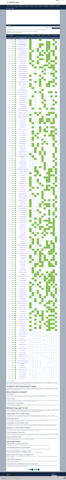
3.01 (32, 222)
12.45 (35, 69)
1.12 (49, 127)
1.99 (55, 276)
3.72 (51, 69)
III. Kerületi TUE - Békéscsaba (23, 210)
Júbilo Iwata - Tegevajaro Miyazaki (22, 110)
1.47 (44, 96)
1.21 (51, 187)
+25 (58, 131)
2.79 (32, 220)
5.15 (51, 98)
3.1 (35, 307)
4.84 (35, 239)
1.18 (49, 61)
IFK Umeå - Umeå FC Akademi (23, 323)
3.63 (32, 367)
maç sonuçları (23, 439)
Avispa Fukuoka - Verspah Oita (23, 96)
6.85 (35, 75)
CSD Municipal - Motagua (22, 61)
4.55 (30, 224)
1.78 (53, 77)
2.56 (35, 251)
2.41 (35, 348)
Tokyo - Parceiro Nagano (23, 106)
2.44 (30, 278)
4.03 (51, 71)
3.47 (32, 210)
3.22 (35, 350)
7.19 (32, 71)
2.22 (44, 344)
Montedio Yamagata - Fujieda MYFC (22, 108)
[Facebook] (30, 469)
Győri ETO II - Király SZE (23, 181)
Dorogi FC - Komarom (23, 179)
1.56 (37, 63)
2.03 (55, 245)
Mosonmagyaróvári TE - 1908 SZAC (22, 183)
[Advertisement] (33, 17)
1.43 (40, 75)
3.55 (32, 239)
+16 (58, 71)
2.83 (44, 348)
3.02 (30, 323)
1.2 (40, 131)
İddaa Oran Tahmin (14, 2)
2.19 (55, 65)
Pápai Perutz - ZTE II (22, 185)
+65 (58, 354)
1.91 (51, 214)
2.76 (30, 241)
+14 (58, 94)
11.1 (35, 73)
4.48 (35, 210)
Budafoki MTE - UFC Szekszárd (23, 208)
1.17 (47, 220)
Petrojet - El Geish (22, 251)
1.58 (55, 73)
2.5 (30, 222)
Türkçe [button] (58, 0)
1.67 (55, 100)
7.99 (35, 79)
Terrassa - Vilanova (22, 284)
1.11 (47, 65)
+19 (58, 92)
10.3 (32, 94)
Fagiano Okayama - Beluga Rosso (22, 94)
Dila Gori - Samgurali (22, 137)
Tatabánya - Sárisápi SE (23, 216)
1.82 (40, 137)
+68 (58, 313)
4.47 (32, 75)
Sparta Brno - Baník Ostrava (22, 141)
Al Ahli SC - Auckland (22, 313)
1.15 (49, 67)
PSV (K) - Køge (23, 274)
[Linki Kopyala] (38, 469)
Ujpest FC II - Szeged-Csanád (23, 65)
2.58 (32, 290)
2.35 (30, 290)
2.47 (35, 110)
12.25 (35, 106)
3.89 (35, 127)
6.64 (32, 77)
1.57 (42, 73)
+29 (58, 67)
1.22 (47, 251)
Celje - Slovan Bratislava (23, 348)
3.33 (32, 63)
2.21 (30, 135)
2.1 (37, 249)
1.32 (55, 208)
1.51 (37, 61)
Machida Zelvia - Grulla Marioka (23, 77)
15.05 (35, 71)
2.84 (35, 220)
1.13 (47, 46)
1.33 (53, 65)
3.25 (32, 179)
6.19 (32, 73)
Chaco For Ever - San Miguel (22, 307)
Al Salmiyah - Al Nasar (23, 315)
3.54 (47, 129)
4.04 (32, 319)
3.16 (35, 112)
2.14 (40, 187)
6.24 (32, 255)
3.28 (51, 102)
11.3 (35, 354)
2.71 (32, 110)
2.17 (51, 237)
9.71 (35, 102)
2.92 (32, 243)
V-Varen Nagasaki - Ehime (22, 104)
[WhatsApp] (34, 469)
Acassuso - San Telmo (23, 309)
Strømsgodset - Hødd (23, 255)
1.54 (55, 77)
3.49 (32, 212)
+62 (58, 344)
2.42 (35, 187)
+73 (58, 249)
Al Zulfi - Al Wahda (22, 241)
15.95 (30, 191)
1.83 (40, 61)
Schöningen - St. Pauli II (23, 247)
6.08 (32, 102)
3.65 (32, 288)
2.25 (51, 249)
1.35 (37, 187)
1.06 (30, 102)
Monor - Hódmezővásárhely (22, 212)
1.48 (55, 46)
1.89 (55, 218)
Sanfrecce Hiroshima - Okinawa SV (22, 69)
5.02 (32, 183)
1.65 (42, 71)
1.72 (53, 75)
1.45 (55, 129)
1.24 (42, 67)
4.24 (32, 237)
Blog (7, 8)
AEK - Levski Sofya (22, 346)
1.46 (44, 94)
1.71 (42, 69)
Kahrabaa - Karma (22, 224)
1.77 (30, 112)
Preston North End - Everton (22, 344)
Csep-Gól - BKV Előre (22, 214)
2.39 (30, 251)
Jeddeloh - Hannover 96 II (22, 278)
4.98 (32, 344)
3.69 (51, 77)
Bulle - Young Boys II (22, 288)
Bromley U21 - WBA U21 (23, 317)
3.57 (35, 365)
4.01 (51, 96)
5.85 (35, 104)
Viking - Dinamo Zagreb (23, 352)
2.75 (32, 342)
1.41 (30, 63)
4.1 (35, 311)
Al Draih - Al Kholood (22, 311)
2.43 (35, 67)
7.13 (32, 191)
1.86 (53, 46)
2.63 (53, 340)
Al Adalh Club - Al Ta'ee (23, 222)
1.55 (40, 222)
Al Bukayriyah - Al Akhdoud (22, 243)
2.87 (30, 145)
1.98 (44, 65)
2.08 (44, 104)
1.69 (53, 69)
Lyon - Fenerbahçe (22, 350)
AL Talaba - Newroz (22, 342)
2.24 (55, 185)
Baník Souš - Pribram (22, 145)
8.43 (32, 139)
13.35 (35, 313)
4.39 (35, 214)
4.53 (30, 218)
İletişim (10, 8)
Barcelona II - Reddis (22, 286)
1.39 (55, 139)
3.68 (32, 323)
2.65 (37, 131)
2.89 (35, 315)
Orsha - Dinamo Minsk (23, 135)
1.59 (55, 75)
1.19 (49, 46)
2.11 (30, 307)
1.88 (42, 96)
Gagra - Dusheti (23, 239)
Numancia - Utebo (22, 282)
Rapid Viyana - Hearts (23, 249)
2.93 (30, 317)
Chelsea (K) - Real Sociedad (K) (23, 305)
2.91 (37, 255)
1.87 (53, 71)
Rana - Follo (22, 131)
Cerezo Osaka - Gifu (22, 79)
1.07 (49, 131)
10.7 (35, 216)
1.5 (40, 173)
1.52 (42, 189)
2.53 (32, 321)
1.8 (44, 189)
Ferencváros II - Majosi (23, 177)
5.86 (32, 216)
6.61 (35, 346)
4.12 (47, 340)
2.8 (51, 79)
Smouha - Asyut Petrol (23, 133)
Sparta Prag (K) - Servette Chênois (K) (23, 245)
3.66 (32, 214)
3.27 (35, 65)
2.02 (37, 218)
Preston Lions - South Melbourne (22, 67)
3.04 (32, 112)
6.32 (32, 106)
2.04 (53, 139)
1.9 (51, 63)
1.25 (47, 187)
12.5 (35, 77)
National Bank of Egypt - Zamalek (22, 253)
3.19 (32, 133)
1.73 (53, 73)
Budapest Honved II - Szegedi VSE (22, 206)
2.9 (30, 243)
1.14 (49, 173)
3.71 (32, 218)
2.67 (32, 46)
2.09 (55, 181)
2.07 (30, 61)
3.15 (35, 179)
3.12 (35, 46)
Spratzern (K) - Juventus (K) (22, 340)
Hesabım (13, 8)
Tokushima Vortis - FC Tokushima (22, 71)
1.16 (51, 175)
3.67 (32, 185)
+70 (58, 350)
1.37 (40, 79)
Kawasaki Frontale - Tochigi (22, 100)
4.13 (32, 249)
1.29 (51, 110)
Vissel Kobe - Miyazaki (23, 98)
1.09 (49, 185)
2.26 (55, 247)
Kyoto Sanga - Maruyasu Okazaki (22, 102)
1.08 (49, 214)
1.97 (55, 67)
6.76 (32, 69)
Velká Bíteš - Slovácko (23, 191)
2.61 (55, 288)
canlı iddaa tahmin (10, 405)
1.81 (35, 175)
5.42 (51, 208)
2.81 (32, 108)
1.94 (42, 129)
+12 (58, 288)
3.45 (32, 65)
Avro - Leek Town (22, 338)
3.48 (32, 247)
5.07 (32, 79)
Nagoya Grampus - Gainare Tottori (22, 73)
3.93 (32, 346)
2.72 (55, 278)
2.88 (35, 282)
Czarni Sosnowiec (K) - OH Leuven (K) (23, 276)
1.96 (40, 110)
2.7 (35, 61)
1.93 (30, 46)
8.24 (35, 183)
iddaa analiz (36, 396)
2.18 (30, 309)
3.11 (32, 173)
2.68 (35, 206)
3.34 (51, 255)
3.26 (35, 181)
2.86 (30, 175)
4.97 (30, 143)
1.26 (53, 131)
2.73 (53, 141)
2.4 (53, 133)
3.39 (32, 356)
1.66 (55, 96)
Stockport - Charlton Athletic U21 (22, 319)
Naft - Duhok (22, 187)
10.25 (33, 208)
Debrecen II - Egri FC (22, 189)
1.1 (49, 63)
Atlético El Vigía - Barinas (23, 367)
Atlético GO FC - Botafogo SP (23, 46)
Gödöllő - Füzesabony (23, 173)
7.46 (32, 96)
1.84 (37, 173)
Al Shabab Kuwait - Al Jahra (22, 220)
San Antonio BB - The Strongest (23, 356)
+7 (58, 137)
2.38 (51, 346)
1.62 (55, 79)
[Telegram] (36, 469)
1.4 (42, 79)
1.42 (51, 46)
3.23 (32, 175)
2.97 (32, 145)
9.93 (35, 255)
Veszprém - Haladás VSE (23, 175)
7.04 (32, 354)
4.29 (32, 104)
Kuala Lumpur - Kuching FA (22, 129)
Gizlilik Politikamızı (4, 478)
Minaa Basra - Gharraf (23, 321)
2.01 (55, 179)
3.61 (30, 276)
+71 (58, 59)
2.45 (44, 67)
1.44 (44, 129)
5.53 (51, 94)
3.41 (35, 173)
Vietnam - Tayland (22, 127)
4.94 (35, 63)
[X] (32, 469)
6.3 (35, 133)
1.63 (30, 65)
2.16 (40, 46)
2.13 (35, 135)
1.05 (47, 131)
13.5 (35, 96)
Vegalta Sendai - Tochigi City (23, 112)
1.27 (51, 290)
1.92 (53, 129)
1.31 (35, 143)
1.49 (47, 175)
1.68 (30, 173)
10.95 (33, 141)
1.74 (44, 73)
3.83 (32, 131)
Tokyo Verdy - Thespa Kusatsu (23, 75)
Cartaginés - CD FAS (22, 63)
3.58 (51, 106)
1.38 (40, 129)
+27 (58, 255)
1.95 (37, 75)
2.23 (35, 253)
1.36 (51, 61)
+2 (58, 125)
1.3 (37, 133)
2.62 (30, 187)
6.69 (32, 313)
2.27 (55, 135)
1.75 (40, 63)
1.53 (55, 63)
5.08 (35, 237)
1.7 (44, 77)
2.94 (32, 282)
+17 (58, 61)
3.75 (44, 253)
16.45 (30, 340)
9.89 (35, 305)
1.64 (53, 96)
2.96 (32, 284)
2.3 (51, 104)
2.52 (51, 100)
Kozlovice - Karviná (22, 139)
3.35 (32, 181)
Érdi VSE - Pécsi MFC (23, 218)
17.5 (35, 94)
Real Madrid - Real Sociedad (22, 354)
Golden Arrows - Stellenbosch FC (22, 290)
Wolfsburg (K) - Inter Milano (22, 237)
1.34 (37, 46)
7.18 (32, 340)
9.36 (32, 98)
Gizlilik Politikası (54, 474)
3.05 (32, 67)
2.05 (37, 181)
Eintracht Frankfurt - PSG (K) (22, 272)
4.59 (32, 100)
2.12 (30, 67)
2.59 (35, 367)
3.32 (51, 216)
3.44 (35, 247)
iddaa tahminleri (26, 401)
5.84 (32, 305)
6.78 (35, 100)
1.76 (55, 104)
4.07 (44, 46)
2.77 (35, 309)
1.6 (44, 69)
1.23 (51, 222)
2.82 (51, 183)
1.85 (37, 286)
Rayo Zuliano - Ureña (22, 365)
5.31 (35, 249)
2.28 (30, 110)
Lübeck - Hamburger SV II (22, 280)
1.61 (53, 61)
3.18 (32, 350)
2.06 (37, 79)
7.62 (30, 344)
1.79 (53, 63)
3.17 (32, 127)
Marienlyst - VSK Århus (23, 143)
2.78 (35, 342)
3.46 (32, 177)
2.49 (51, 75)
